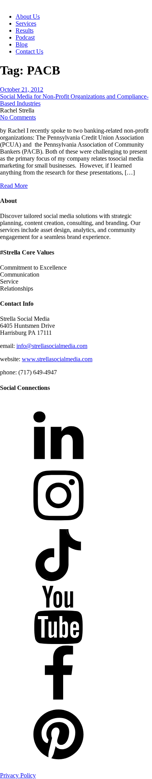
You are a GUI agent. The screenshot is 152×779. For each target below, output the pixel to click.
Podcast (25, 37)
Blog (22, 44)
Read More (14, 185)
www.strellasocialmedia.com (57, 359)
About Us (28, 16)
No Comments (18, 117)
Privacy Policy (18, 775)
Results (25, 30)
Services (26, 23)
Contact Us (29, 51)
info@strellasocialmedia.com (51, 346)
